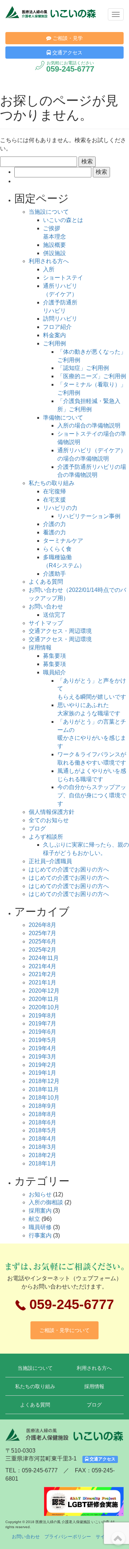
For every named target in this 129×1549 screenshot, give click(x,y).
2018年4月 (42, 1139)
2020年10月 (44, 1007)
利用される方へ (49, 261)
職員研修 (40, 1227)
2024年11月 (44, 958)
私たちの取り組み (52, 483)
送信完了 (54, 615)
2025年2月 (42, 950)
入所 (48, 269)
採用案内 (40, 1211)
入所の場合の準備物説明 (88, 425)
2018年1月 (42, 1163)
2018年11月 (44, 1089)
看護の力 (54, 532)
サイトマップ (46, 623)
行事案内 (40, 1235)
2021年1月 (42, 982)
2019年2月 (42, 1065)
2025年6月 (42, 941)
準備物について (63, 418)
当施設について (49, 212)
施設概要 (54, 245)
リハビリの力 (60, 508)
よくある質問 (46, 582)
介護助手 (54, 574)
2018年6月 (42, 1122)
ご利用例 (54, 343)
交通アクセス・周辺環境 (60, 631)
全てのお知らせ (49, 820)
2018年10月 (44, 1098)
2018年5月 (42, 1130)
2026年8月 (42, 925)
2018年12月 (44, 1081)
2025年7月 (42, 933)
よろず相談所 (46, 837)
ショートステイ (63, 278)
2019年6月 (42, 1032)
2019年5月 (42, 1040)
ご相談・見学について (64, 1330)
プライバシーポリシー (67, 1536)
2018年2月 (42, 1155)
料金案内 (54, 335)
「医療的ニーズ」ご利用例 (91, 376)
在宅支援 (54, 500)
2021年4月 (42, 966)
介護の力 (54, 524)
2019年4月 (42, 1048)
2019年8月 (42, 1016)
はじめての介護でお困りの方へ (69, 869)
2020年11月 (44, 999)
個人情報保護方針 (52, 812)
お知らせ (40, 1194)
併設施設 (54, 253)
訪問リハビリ (60, 319)
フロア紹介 (57, 327)
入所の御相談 (46, 1202)
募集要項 (54, 656)
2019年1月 (42, 1073)
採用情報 (40, 647)
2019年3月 (42, 1057)
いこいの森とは (63, 220)
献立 (34, 1219)
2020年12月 (44, 991)
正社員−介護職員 (50, 861)
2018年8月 (42, 1114)
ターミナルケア (63, 541)
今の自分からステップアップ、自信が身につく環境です (91, 795)
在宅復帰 (54, 491)
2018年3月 (42, 1147)
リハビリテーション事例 (88, 516)
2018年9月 (42, 1106)
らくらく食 (57, 549)
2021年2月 (42, 974)
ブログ (37, 828)
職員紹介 (54, 672)
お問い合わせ (46, 606)
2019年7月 (42, 1023)
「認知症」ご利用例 (83, 368)
